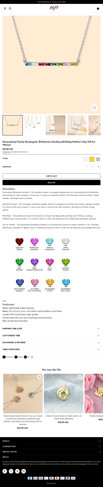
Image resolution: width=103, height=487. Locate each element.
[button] (5, 8)
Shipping (6, 152)
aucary (54, 483)
